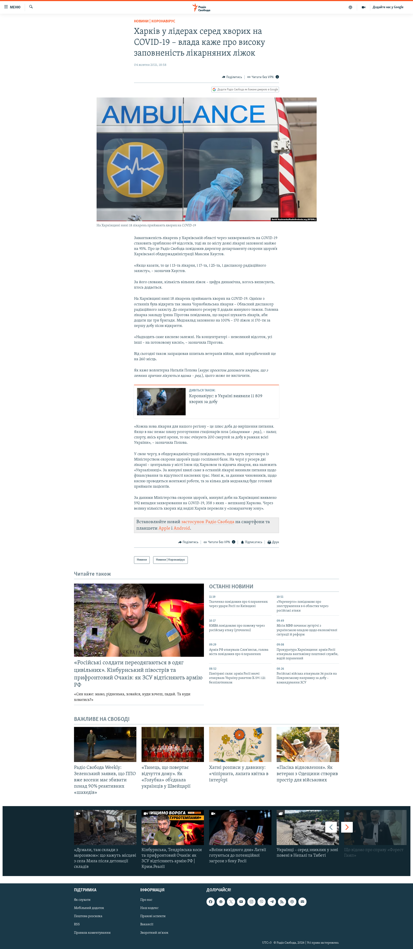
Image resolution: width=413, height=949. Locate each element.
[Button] (232, 77)
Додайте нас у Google (388, 7)
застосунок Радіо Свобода (207, 522)
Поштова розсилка (88, 916)
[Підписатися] (302, 902)
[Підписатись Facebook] (210, 902)
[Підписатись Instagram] (251, 902)
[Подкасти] (350, 7)
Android (182, 528)
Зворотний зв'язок (154, 933)
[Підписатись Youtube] (241, 902)
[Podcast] (292, 902)
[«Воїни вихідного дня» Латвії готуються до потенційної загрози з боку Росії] (240, 827)
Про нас (146, 900)
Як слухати (82, 900)
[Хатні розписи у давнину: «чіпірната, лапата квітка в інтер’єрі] (240, 744)
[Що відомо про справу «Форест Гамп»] (375, 827)
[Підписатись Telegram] (272, 902)
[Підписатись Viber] (261, 902)
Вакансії (146, 924)
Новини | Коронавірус (154, 21)
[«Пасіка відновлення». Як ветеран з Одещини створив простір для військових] (308, 744)
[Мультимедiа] (363, 7)
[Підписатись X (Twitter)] (231, 902)
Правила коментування (92, 933)
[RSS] (282, 902)
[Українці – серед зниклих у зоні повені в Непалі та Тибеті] (308, 827)
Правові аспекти (153, 916)
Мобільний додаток (89, 908)
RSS (77, 924)
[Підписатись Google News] (221, 902)
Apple (164, 528)
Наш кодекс (149, 908)
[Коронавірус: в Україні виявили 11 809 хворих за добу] (161, 401)
